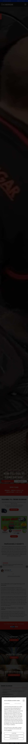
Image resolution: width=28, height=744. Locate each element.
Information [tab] (7, 703)
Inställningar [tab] (18, 703)
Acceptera (14, 733)
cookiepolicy (9, 730)
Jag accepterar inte (14, 738)
